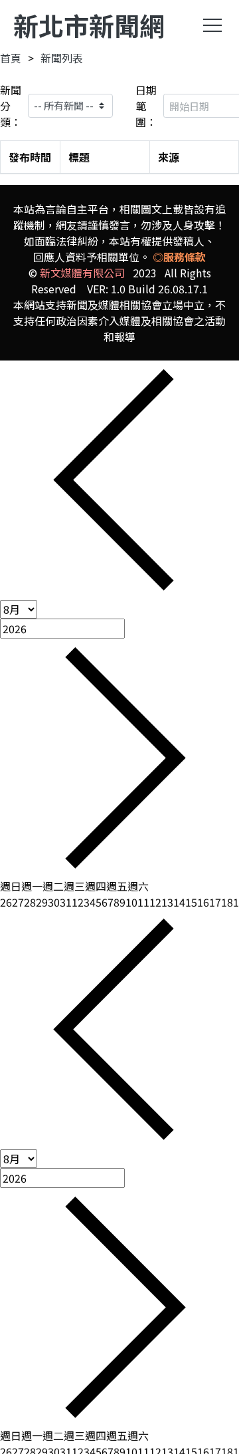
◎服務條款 (179, 257)
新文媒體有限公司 (82, 273)
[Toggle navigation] (212, 25)
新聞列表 (61, 58)
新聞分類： (10, 106)
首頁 (10, 58)
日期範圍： (146, 106)
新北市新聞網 (89, 25)
